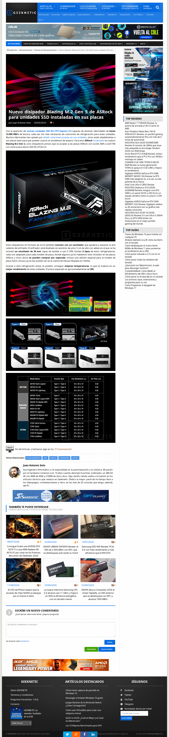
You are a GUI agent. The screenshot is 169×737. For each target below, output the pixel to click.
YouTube (129, 699)
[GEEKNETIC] (21, 12)
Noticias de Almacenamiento (45, 50)
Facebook (129, 690)
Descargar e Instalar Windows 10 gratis (84, 698)
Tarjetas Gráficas (68, 15)
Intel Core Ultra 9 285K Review (139, 184)
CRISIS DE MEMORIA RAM (33, 44)
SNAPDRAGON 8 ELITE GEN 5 (111, 44)
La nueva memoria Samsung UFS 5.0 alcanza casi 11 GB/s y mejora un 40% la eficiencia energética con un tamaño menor (61, 594)
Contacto (15, 704)
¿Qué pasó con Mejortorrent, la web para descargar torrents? (142, 267)
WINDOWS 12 (131, 44)
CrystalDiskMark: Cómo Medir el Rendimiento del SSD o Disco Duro (141, 272)
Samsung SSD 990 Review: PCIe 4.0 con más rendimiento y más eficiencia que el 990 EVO (98, 549)
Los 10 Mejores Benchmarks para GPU (84, 725)
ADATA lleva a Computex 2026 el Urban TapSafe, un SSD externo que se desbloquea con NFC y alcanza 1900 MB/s (97, 594)
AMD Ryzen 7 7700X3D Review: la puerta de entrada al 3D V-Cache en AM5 (142, 126)
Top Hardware (130, 7)
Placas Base (55, 15)
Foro (147, 7)
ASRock (53, 458)
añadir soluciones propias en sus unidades (65, 137)
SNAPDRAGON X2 (69, 44)
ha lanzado (98, 140)
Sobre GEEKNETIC (19, 690)
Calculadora (88, 7)
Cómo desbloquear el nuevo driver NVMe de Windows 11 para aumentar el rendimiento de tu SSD (143, 248)
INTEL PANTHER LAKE (87, 44)
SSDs (45, 458)
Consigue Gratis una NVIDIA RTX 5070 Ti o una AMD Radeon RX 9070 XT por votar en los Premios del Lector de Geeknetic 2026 (23, 551)
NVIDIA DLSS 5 (52, 44)
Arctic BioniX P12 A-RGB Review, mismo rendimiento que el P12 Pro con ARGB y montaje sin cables (144, 156)
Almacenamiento (25, 50)
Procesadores (43, 15)
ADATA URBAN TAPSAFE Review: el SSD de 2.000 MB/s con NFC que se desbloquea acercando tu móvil (60, 549)
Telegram (129, 704)
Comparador (67, 7)
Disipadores (64, 458)
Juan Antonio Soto (22, 122)
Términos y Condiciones (22, 695)
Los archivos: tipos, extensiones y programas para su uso (140, 281)
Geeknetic (13, 50)
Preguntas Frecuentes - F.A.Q (24, 699)
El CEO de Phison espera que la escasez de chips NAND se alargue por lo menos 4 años (23, 592)
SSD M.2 (75, 458)
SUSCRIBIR (126, 718)
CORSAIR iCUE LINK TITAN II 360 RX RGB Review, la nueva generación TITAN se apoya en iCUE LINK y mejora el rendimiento (143, 166)
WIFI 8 (142, 44)
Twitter (128, 695)
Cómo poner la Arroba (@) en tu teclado (144, 276)
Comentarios (64, 449)
